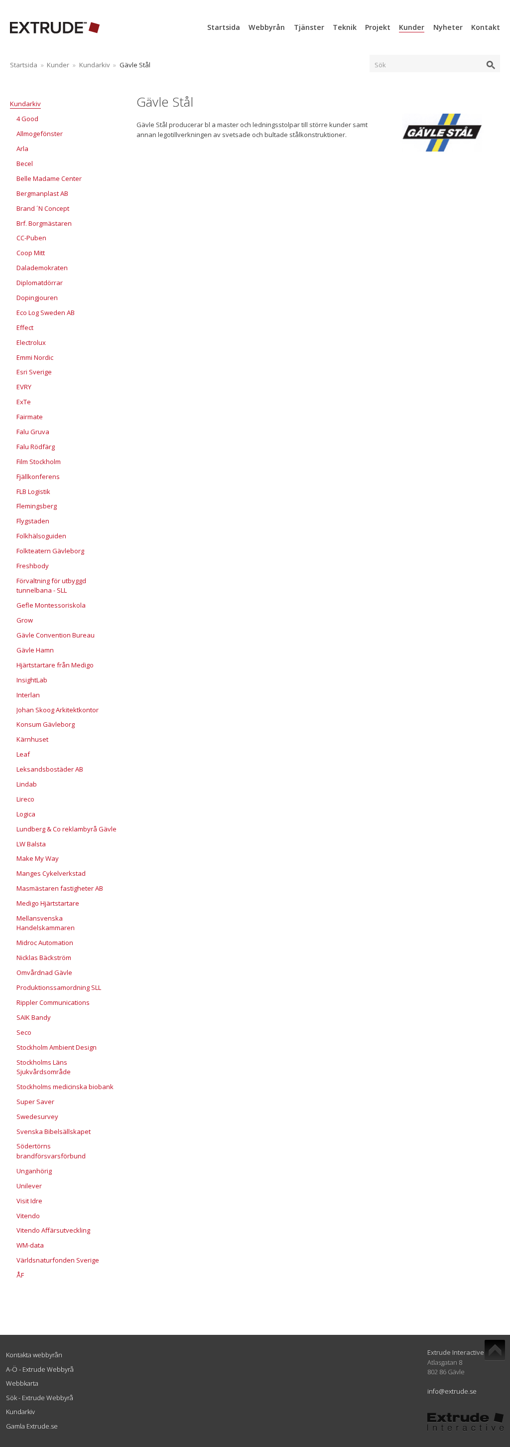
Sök (380, 64)
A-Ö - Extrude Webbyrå (40, 1369)
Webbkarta (22, 1383)
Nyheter (448, 27)
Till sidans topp (495, 1350)
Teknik (345, 27)
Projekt (377, 27)
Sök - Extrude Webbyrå (39, 1397)
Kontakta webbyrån (34, 1354)
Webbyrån (267, 27)
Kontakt (485, 27)
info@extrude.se (452, 1391)
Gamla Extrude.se (32, 1426)
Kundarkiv (94, 64)
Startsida (223, 27)
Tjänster (309, 27)
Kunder (411, 27)
